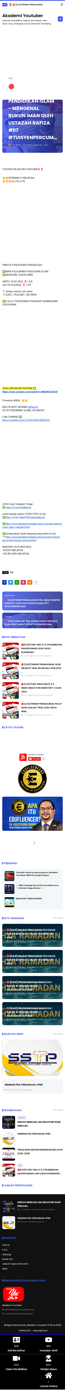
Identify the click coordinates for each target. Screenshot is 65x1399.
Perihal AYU (25, 1330)
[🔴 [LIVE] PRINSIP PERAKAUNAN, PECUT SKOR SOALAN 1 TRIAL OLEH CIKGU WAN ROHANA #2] (10, 717)
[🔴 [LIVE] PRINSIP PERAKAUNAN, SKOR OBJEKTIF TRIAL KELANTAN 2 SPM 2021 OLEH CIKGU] (10, 5)
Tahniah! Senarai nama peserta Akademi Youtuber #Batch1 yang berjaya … (37, 873)
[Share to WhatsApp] (17, 582)
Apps (4, 1268)
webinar (21, 1117)
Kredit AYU (7, 1259)
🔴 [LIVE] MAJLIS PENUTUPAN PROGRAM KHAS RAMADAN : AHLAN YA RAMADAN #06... (30, 933)
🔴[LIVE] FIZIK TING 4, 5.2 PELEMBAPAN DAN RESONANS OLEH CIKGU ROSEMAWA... (41, 648)
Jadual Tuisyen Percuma (15, 1263)
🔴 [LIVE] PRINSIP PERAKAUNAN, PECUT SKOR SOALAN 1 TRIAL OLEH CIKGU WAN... (41, 707)
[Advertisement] (32, 61)
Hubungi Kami (40, 1330)
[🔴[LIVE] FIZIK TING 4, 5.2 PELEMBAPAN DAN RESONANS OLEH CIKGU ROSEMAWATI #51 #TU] (10, 658)
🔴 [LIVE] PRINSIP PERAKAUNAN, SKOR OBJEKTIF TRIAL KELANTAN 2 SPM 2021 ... (41, 668)
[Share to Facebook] (4, 582)
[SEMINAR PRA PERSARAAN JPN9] (8, 1143)
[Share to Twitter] (10, 582)
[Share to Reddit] (29, 582)
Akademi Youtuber (22, 16)
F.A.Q (4, 1249)
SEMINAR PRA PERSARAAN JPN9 (33, 1133)
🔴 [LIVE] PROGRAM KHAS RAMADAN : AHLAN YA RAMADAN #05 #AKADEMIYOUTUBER (29, 985)
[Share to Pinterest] (23, 582)
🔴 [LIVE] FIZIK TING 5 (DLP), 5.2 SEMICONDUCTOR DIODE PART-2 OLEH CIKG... (41, 688)
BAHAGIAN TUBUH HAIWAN (29, 898)
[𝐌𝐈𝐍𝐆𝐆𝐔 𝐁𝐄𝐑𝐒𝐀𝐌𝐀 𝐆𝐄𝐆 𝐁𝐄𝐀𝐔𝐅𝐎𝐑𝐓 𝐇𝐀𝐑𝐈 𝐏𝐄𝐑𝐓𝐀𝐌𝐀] (8, 1128)
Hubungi (6, 1254)
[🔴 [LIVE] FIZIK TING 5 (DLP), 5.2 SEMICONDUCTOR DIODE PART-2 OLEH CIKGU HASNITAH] (10, 698)
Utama (6, 1245)
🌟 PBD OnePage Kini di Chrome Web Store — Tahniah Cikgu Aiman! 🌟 (37, 886)
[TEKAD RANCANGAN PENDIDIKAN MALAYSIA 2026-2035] (32, 1058)
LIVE (4, 4)
